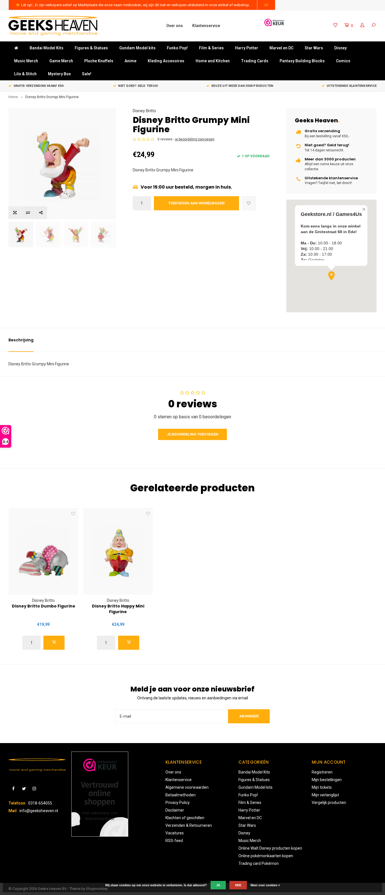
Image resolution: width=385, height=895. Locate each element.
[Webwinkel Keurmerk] (274, 22)
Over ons (174, 25)
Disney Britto (144, 110)
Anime (130, 61)
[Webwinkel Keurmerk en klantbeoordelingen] (99, 794)
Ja (218, 885)
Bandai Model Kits (46, 48)
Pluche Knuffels (98, 61)
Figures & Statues (91, 48)
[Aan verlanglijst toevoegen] (249, 203)
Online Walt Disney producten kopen (270, 848)
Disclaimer (174, 810)
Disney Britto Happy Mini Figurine (118, 609)
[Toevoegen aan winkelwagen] (54, 643)
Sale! (86, 74)
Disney (340, 48)
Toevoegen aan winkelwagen (196, 203)
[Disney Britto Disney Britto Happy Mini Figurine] (117, 551)
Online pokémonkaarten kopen (265, 856)
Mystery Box (59, 74)
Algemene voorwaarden (187, 787)
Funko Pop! (177, 48)
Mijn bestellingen (327, 779)
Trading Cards (254, 61)
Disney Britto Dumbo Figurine (43, 606)
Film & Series (211, 48)
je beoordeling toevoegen (194, 139)
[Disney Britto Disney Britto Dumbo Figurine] (43, 551)
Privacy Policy (177, 802)
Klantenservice (206, 25)
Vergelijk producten (329, 802)
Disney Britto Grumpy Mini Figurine (52, 97)
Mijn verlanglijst (325, 795)
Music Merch (26, 61)
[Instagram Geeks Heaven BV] (34, 789)
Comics (343, 61)
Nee (238, 885)
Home (13, 97)
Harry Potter (246, 48)
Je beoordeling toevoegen (192, 434)
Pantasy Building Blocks (302, 61)
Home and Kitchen (213, 61)
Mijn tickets (322, 787)
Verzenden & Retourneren (188, 825)
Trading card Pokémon (258, 863)
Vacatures (174, 833)
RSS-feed (174, 840)
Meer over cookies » (265, 885)
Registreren (322, 772)
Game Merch (61, 61)
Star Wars (314, 48)
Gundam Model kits (137, 48)
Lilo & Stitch (25, 74)
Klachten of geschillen (184, 818)
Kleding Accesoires (166, 61)
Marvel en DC (281, 48)
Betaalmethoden (180, 795)
